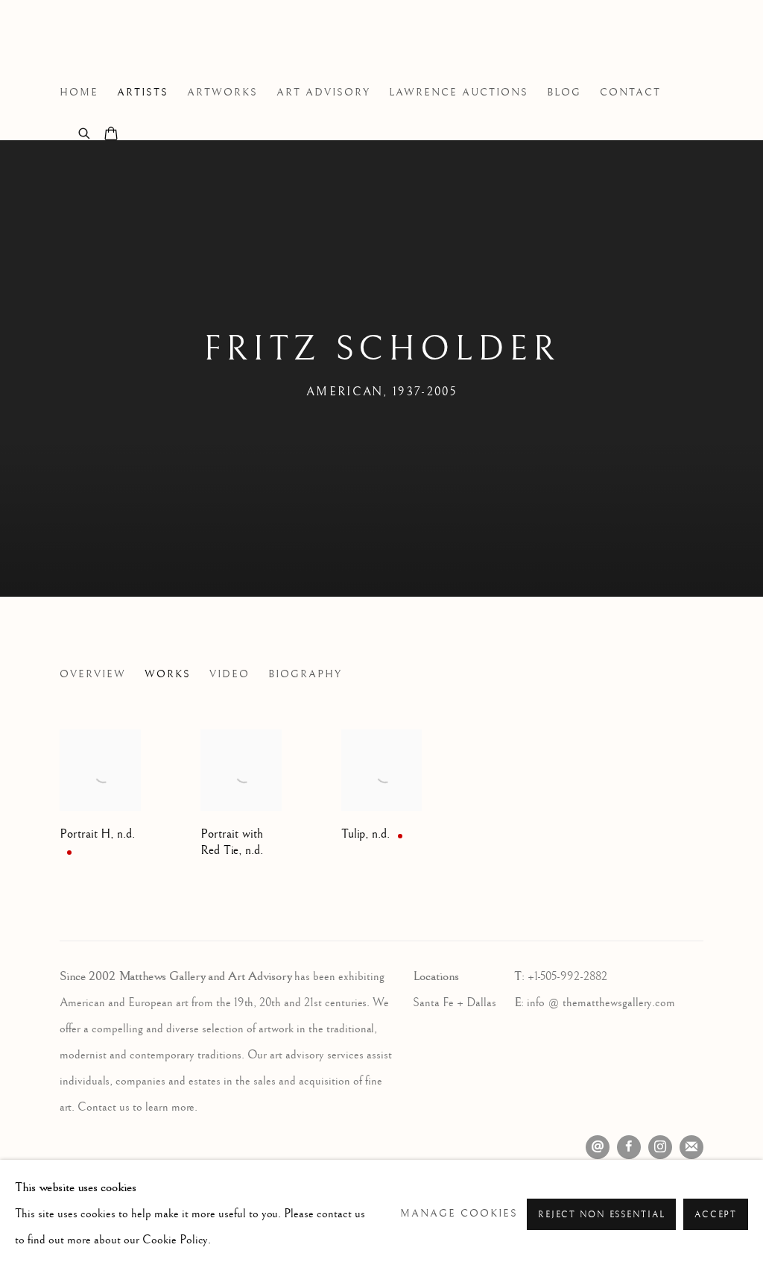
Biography (305, 674)
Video (229, 674)
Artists (142, 92)
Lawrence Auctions (458, 92)
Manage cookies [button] (459, 1214)
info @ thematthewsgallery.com (601, 1003)
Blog (564, 92)
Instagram (660, 1147)
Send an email (598, 1147)
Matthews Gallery (82, 43)
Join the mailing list (691, 1147)
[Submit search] (85, 132)
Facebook (629, 1147)
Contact (630, 92)
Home (79, 92)
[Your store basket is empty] (111, 135)
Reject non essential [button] (601, 1214)
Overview (93, 674)
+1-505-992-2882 (567, 977)
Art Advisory (323, 92)
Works (168, 674)
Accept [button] (715, 1214)
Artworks (222, 92)
